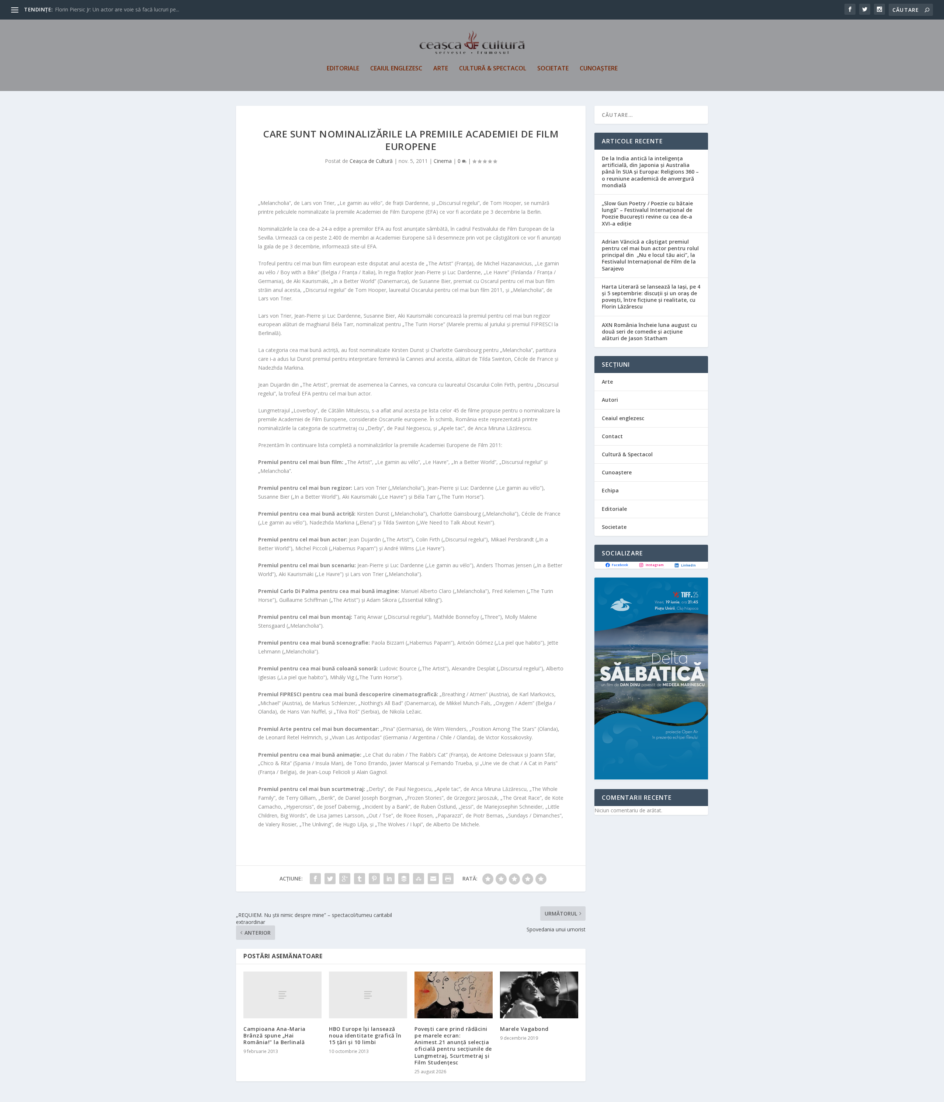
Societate (553, 68)
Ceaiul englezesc (396, 68)
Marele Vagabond (524, 1028)
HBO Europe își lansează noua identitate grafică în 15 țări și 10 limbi (365, 1035)
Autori (610, 399)
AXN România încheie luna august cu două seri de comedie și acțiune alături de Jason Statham (649, 331)
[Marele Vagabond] (539, 995)
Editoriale (343, 68)
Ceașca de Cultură (371, 160)
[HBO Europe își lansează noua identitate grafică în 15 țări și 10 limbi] (368, 995)
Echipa (610, 490)
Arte (440, 68)
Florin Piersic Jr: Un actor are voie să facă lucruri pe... (117, 9)
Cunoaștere (599, 68)
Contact (612, 436)
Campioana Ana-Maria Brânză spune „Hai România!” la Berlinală (274, 1035)
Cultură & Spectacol (492, 68)
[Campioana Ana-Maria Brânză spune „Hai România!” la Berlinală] (282, 995)
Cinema (443, 160)
